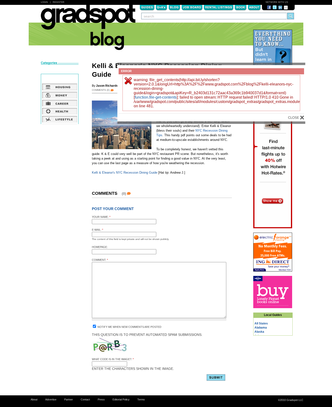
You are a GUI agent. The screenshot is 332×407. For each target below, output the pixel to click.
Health (59, 111)
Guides (147, 7)
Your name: (101, 216)
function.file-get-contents (156, 97)
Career (59, 103)
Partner (68, 399)
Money (59, 95)
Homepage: (100, 247)
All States (261, 323)
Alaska (259, 331)
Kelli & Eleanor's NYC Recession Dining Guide (124, 172)
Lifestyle (59, 119)
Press (101, 399)
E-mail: (97, 229)
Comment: (100, 259)
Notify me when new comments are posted (129, 326)
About (254, 7)
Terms (141, 399)
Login (44, 2)
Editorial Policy (121, 399)
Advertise (50, 399)
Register (58, 2)
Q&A (161, 7)
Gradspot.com (88, 19)
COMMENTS (101, 90)
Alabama (260, 327)
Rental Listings (218, 7)
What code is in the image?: (113, 359)
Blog (174, 7)
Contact (85, 399)
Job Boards (192, 7)
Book (240, 7)
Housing (59, 87)
